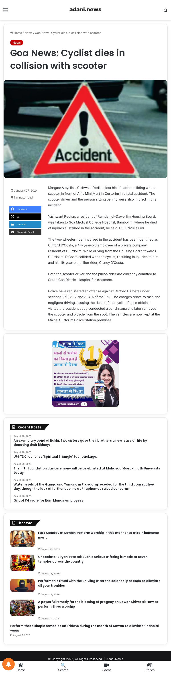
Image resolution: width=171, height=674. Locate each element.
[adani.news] (85, 10)
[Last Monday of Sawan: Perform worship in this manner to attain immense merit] (22, 539)
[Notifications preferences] (8, 664)
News (28, 33)
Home (17, 33)
